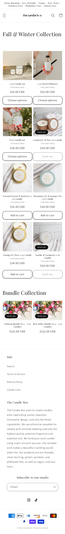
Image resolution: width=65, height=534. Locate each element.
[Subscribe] (54, 487)
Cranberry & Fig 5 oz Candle (47, 140)
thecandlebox (28, 528)
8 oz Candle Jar (17, 140)
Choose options (17, 100)
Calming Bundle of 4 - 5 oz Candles (17, 325)
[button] (4, 15)
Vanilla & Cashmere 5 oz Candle (47, 256)
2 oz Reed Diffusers (48, 84)
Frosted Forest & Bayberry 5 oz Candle (17, 197)
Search (11, 366)
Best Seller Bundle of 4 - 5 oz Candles (47, 325)
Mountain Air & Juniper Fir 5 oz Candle (47, 197)
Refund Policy (14, 381)
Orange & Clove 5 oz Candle (17, 255)
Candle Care (14, 389)
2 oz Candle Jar (17, 84)
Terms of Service (16, 374)
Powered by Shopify (40, 528)
